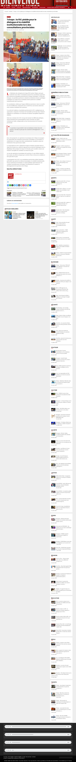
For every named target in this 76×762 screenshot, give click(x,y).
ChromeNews (62, 760)
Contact (19, 7)
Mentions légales (26, 7)
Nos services (35, 7)
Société (8, 16)
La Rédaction (10, 29)
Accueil (13, 7)
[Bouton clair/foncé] (69, 7)
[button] (71, 7)
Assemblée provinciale (14, 188)
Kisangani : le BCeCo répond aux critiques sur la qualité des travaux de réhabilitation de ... (64, 34)
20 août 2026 (38, 218)
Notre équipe (42, 7)
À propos (8, 7)
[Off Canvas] (4, 7)
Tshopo (25, 188)
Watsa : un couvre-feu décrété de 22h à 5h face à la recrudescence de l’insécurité (41, 215)
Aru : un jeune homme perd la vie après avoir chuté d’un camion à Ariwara (64, 22)
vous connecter (15, 203)
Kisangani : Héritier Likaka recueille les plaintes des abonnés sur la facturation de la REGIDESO (19, 216)
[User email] (7, 182)
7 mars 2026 (16, 29)
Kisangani (21, 188)
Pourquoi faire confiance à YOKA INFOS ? (56, 7)
